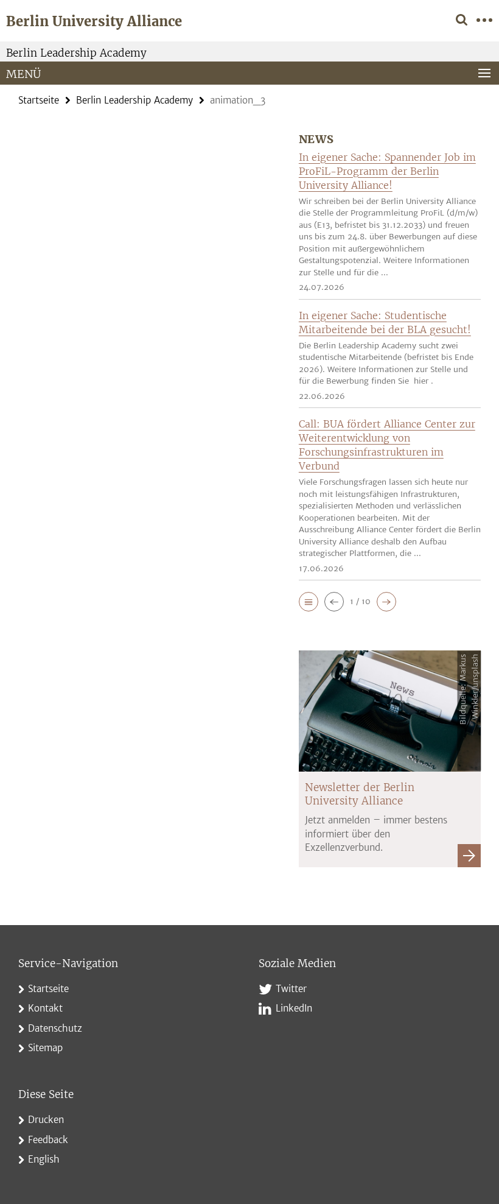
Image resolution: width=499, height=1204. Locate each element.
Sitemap (45, 1048)
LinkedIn (294, 1008)
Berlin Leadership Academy (76, 53)
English (44, 1159)
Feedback (48, 1140)
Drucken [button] (46, 1119)
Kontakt (45, 1008)
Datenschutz (55, 1028)
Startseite (38, 100)
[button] (308, 602)
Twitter (291, 989)
